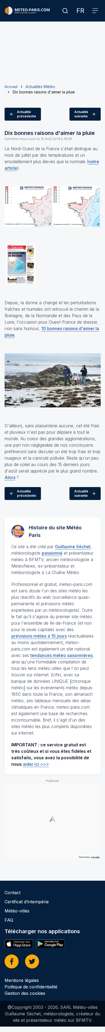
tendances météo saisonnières (61, 655)
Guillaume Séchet (72, 546)
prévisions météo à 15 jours (39, 636)
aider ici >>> (36, 764)
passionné (52, 553)
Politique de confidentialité (31, 986)
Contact (12, 892)
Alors (10, 477)
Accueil (11, 86)
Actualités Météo (40, 86)
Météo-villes (17, 911)
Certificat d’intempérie (27, 901)
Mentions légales (22, 980)
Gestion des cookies (25, 993)
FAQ (9, 920)
